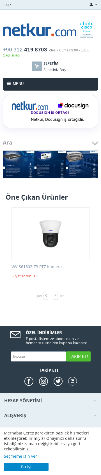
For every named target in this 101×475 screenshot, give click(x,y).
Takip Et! (78, 356)
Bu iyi (26, 466)
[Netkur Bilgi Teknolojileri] (50, 29)
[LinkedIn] (72, 381)
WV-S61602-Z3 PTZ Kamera (37, 266)
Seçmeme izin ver (20, 456)
